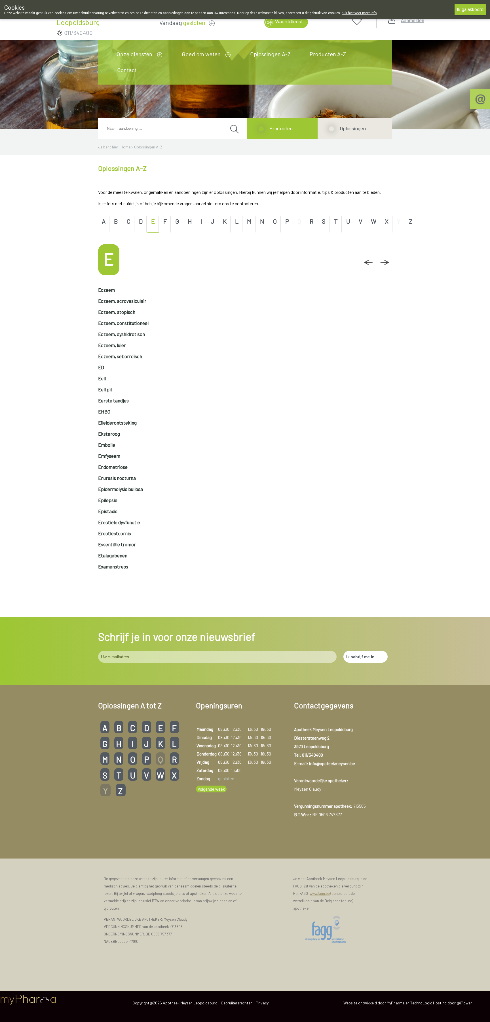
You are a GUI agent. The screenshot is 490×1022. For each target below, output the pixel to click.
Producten (281, 128)
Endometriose (113, 467)
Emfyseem (109, 456)
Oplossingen (353, 128)
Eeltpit (105, 389)
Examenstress (113, 566)
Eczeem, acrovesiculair (122, 301)
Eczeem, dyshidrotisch (121, 334)
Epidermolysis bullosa (120, 489)
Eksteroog (109, 433)
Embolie (106, 445)
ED (101, 367)
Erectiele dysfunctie (119, 522)
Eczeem (106, 290)
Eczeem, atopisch (116, 312)
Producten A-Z (328, 54)
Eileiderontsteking (117, 422)
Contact (127, 69)
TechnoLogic (421, 1002)
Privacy (262, 1002)
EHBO (104, 411)
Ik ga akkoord (470, 9)
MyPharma (396, 1002)
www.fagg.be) (320, 893)
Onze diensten (134, 54)
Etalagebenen (112, 555)
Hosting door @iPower (452, 1002)
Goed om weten (201, 54)
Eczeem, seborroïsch (120, 356)
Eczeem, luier (112, 345)
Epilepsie (107, 500)
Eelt (102, 378)
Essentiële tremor (117, 544)
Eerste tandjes (113, 400)
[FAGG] (331, 930)
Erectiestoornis (114, 533)
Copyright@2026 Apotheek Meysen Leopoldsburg (174, 1002)
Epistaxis (107, 511)
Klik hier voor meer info (359, 13)
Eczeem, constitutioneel (123, 323)
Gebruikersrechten (236, 1002)
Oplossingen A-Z (270, 54)
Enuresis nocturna (117, 478)
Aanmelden (412, 20)
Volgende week (211, 789)
